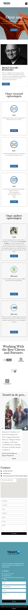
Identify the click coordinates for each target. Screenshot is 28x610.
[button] (26, 4)
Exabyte (14, 608)
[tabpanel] (14, 427)
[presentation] (12, 458)
